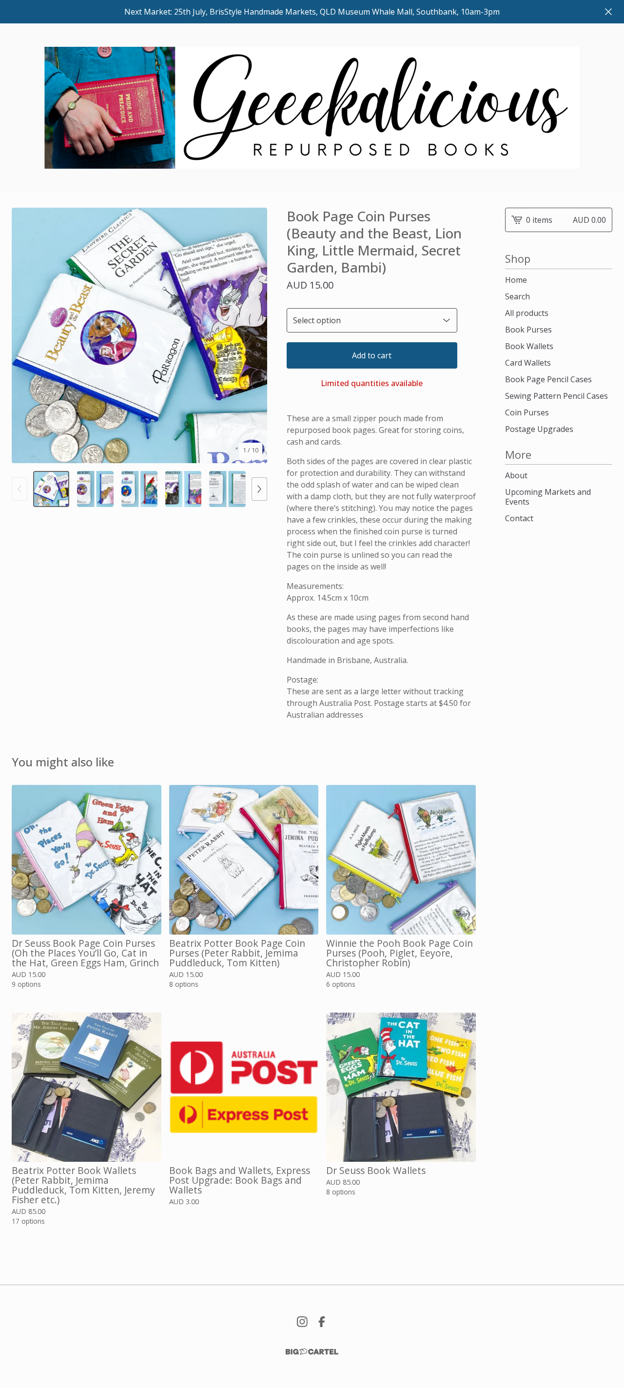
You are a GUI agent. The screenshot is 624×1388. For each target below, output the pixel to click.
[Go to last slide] (25, 335)
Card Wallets (528, 362)
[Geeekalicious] (312, 108)
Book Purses (528, 329)
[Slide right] (259, 489)
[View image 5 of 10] (227, 489)
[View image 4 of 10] (183, 489)
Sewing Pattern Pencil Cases (556, 396)
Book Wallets (529, 346)
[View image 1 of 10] (51, 489)
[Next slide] (253, 335)
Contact (519, 518)
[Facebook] (321, 1321)
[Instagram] (302, 1321)
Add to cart (371, 355)
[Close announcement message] (608, 12)
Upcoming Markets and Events (548, 497)
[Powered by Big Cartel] (312, 1352)
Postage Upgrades (539, 429)
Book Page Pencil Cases (548, 379)
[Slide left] (19, 489)
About (516, 475)
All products (526, 313)
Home (516, 279)
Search (517, 296)
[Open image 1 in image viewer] (139, 335)
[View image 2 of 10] (95, 489)
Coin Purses (527, 412)
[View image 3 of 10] (139, 489)
